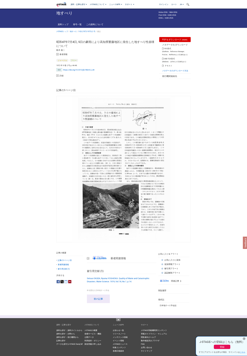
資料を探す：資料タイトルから (69, 330)
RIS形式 (167, 48)
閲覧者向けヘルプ (148, 337)
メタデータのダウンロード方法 (175, 70)
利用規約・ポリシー (92, 340)
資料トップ (63, 24)
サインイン (163, 4)
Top (118, 319)
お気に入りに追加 (172, 259)
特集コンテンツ (119, 347)
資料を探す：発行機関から (67, 337)
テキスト (168, 65)
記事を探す (61, 340)
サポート (129, 4)
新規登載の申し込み (92, 344)
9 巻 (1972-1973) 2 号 (87, 31)
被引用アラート (171, 268)
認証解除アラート (172, 272)
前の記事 (98, 298)
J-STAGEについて (97, 4)
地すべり (73, 31)
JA (181, 4)
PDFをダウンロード (174, 39)
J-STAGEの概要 (90, 330)
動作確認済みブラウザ (150, 340)
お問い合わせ (146, 347)
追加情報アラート (172, 264)
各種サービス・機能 (92, 333)
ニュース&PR (115, 4)
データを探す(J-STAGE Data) (68, 344)
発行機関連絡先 (169, 76)
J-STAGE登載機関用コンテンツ (154, 330)
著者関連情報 (63, 264)
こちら (242, 352)
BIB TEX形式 (169, 58)
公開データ (89, 337)
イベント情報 (118, 340)
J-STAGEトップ (62, 31)
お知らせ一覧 (118, 330)
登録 (222, 346)
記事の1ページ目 (65, 260)
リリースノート (119, 333)
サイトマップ (146, 351)
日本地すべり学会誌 (168, 305)
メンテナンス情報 (120, 337)
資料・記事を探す (78, 4)
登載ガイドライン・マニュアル (154, 333)
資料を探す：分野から (65, 333)
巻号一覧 (77, 24)
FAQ (143, 344)
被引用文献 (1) (64, 269)
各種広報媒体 (118, 351)
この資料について (94, 24)
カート (174, 4)
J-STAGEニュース (120, 344)
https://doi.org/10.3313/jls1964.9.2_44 (78, 69)
